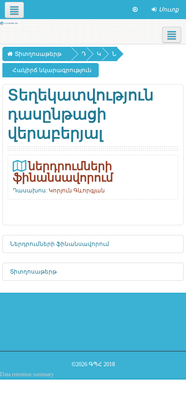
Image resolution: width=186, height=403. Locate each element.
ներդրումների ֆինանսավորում (63, 171)
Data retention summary (27, 374)
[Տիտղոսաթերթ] (9, 23)
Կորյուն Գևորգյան (77, 190)
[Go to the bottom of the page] (135, 9)
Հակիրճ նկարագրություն (52, 70)
